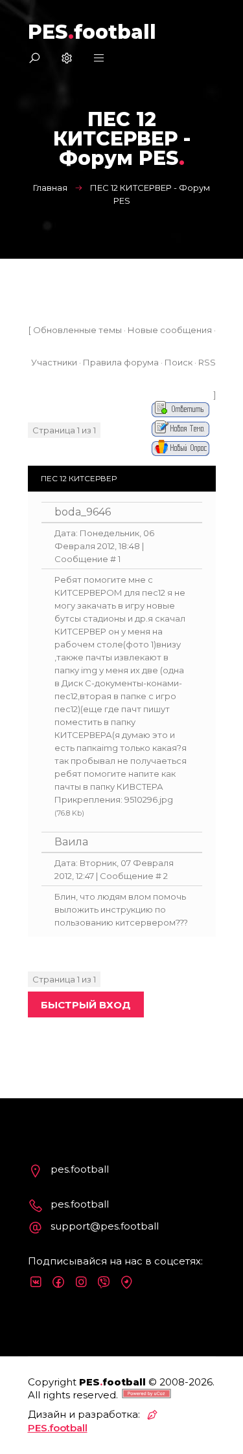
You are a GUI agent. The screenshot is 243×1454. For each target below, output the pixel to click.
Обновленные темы (77, 330)
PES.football (57, 1428)
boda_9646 (82, 512)
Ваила (71, 842)
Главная (50, 187)
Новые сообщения (170, 330)
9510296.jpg (148, 799)
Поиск (178, 362)
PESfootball (92, 32)
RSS (207, 362)
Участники (54, 362)
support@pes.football (105, 1226)
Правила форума (121, 362)
